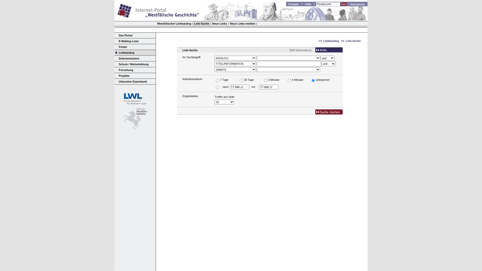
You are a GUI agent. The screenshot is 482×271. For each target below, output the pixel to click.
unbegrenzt (323, 79)
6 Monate (297, 79)
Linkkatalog (126, 52)
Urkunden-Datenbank (133, 81)
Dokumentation (129, 58)
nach (225, 86)
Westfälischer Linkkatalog (174, 23)
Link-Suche (201, 23)
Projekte (124, 75)
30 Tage (249, 79)
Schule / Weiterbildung (134, 64)
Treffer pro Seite (224, 96)
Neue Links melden (242, 23)
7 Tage (224, 79)
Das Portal (125, 35)
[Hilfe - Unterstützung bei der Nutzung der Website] (309, 4)
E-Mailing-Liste (129, 41)
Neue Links (219, 23)
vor (253, 86)
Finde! (123, 46)
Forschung (126, 70)
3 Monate (273, 79)
